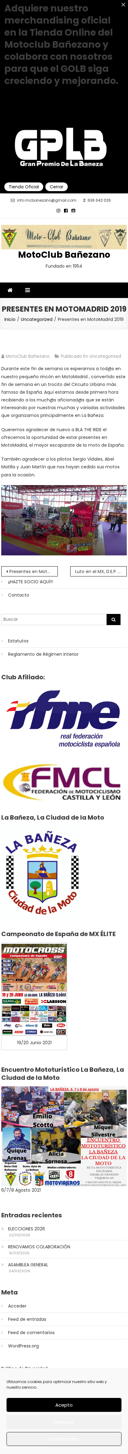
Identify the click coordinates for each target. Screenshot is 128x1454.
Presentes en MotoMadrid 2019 (33, 571)
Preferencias (64, 1439)
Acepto (64, 1405)
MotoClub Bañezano (64, 255)
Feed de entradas (27, 1319)
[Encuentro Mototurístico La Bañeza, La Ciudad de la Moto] (64, 1136)
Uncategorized (105, 356)
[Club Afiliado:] (64, 718)
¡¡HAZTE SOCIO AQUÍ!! (30, 582)
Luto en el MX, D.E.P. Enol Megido (101, 571)
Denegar (64, 1422)
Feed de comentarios (31, 1332)
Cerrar (56, 187)
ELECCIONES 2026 (26, 1229)
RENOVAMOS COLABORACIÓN (39, 1247)
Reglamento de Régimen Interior (43, 654)
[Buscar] (114, 619)
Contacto (18, 595)
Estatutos (18, 641)
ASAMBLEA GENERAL (28, 1265)
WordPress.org (23, 1346)
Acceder (17, 1306)
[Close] (123, 4)
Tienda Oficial (24, 187)
